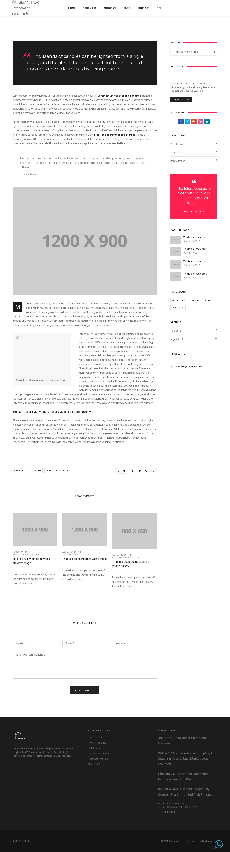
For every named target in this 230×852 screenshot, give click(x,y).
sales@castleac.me (175, 803)
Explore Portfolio (194, 211)
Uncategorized (177, 161)
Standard (174, 152)
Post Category (177, 144)
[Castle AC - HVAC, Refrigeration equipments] (27, 8)
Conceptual (62, 471)
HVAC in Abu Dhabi (97, 743)
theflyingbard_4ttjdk (28, 554)
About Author (181, 99)
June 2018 (175, 331)
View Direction (166, 812)
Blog (127, 8)
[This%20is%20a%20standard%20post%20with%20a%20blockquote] (132, 470)
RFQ (159, 8)
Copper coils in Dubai (98, 753)
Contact (143, 8)
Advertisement (21, 471)
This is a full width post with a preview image (31, 561)
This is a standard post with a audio (84, 559)
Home (72, 8)
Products (89, 8)
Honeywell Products (98, 759)
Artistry (37, 471)
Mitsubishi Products (98, 764)
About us (110, 8)
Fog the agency (209, 841)
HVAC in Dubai (95, 737)
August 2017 (176, 339)
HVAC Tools (94, 748)
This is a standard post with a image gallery (130, 564)
